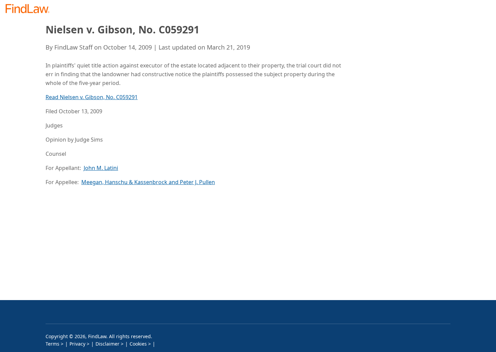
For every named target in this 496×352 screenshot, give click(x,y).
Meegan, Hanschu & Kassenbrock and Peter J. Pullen (148, 182)
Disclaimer (107, 344)
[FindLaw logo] (30, 9)
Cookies (138, 344)
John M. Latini (101, 168)
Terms (52, 344)
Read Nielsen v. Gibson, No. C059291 (92, 97)
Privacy (77, 344)
